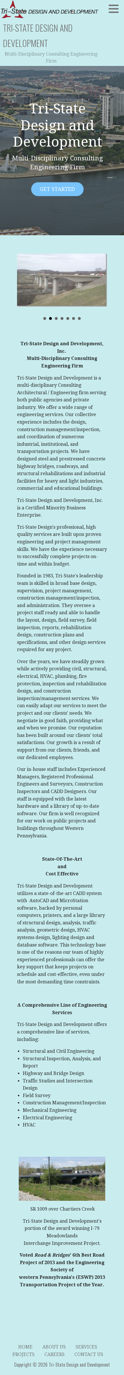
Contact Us (88, 1354)
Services (86, 1347)
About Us (54, 1347)
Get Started (57, 189)
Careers (54, 1354)
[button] (115, 8)
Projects (23, 1354)
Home (25, 1347)
